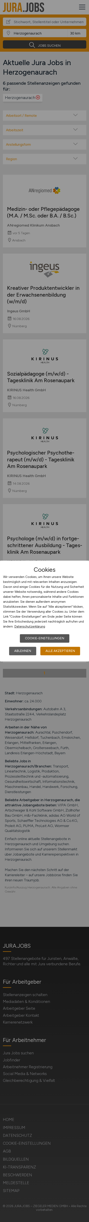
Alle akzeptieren (60, 651)
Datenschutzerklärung (29, 626)
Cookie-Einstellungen (44, 638)
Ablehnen (22, 651)
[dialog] (44, 611)
